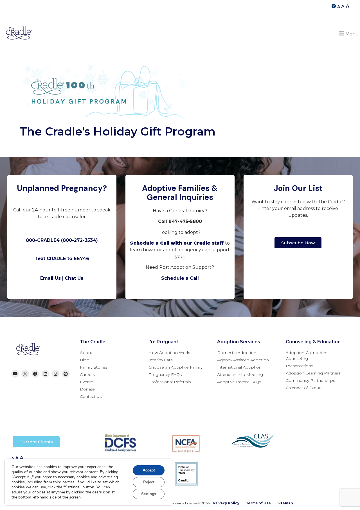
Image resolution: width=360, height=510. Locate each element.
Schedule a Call (180, 278)
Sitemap (285, 503)
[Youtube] (15, 374)
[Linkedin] (45, 374)
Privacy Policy (226, 503)
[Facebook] (35, 374)
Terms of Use (258, 503)
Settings (148, 494)
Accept (149, 470)
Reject (148, 482)
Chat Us (74, 278)
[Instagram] (55, 374)
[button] (347, 33)
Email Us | (52, 278)
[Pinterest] (65, 374)
